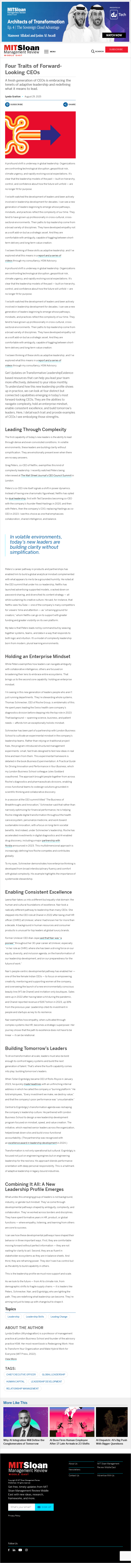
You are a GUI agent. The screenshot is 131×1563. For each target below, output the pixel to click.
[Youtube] (22, 1549)
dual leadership (17, 498)
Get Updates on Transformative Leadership (33, 373)
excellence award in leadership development (32, 1142)
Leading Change (59, 1316)
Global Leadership (53, 1374)
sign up (46, 1507)
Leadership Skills (35, 1316)
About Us (73, 1463)
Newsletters (74, 1469)
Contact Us (74, 1475)
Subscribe (116, 49)
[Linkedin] (16, 1549)
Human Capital (15, 1381)
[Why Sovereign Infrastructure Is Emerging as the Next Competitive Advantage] (65, 21)
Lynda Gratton (12, 96)
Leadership (13, 1316)
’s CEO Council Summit (46, 475)
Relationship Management (22, 1388)
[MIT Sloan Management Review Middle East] (22, 51)
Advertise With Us (105, 1475)
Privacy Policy (14, 1515)
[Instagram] (28, 1549)
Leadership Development (46, 1381)
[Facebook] (10, 1549)
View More (11, 1358)
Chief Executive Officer (21, 1374)
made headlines (32, 1084)
